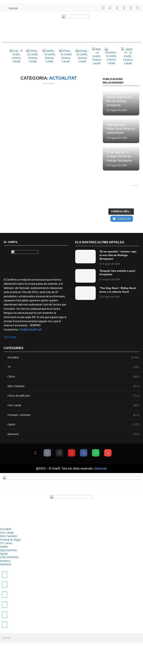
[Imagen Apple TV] (127, 56)
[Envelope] (108, 453)
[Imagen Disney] (82, 56)
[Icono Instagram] (117, 7)
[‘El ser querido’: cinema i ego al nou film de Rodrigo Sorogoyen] (85, 256)
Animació (73, 434)
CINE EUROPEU (9, 557)
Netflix (4, 546)
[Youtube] (71, 453)
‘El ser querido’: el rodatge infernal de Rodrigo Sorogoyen (119, 156)
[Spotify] (95, 453)
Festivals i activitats (73, 415)
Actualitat (73, 357)
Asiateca (5, 560)
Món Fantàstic (73, 386)
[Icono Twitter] (103, 7)
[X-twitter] (35, 453)
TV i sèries (6, 543)
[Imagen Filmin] (32, 56)
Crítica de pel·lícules (73, 395)
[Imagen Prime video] (65, 56)
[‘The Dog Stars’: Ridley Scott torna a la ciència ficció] (85, 293)
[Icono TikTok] (110, 7)
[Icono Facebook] (130, 7)
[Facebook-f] (83, 453)
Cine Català (73, 405)
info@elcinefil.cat (30, 329)
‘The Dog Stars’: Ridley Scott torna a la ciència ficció (121, 129)
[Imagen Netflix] (49, 56)
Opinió (73, 424)
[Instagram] (59, 453)
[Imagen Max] (96, 56)
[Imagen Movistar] (111, 56)
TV (73, 367)
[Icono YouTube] (123, 7)
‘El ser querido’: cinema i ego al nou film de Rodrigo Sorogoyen (117, 255)
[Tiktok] (47, 453)
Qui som (10, 337)
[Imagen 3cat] (16, 56)
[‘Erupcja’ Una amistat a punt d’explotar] (85, 276)
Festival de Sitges (10, 539)
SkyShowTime (8, 550)
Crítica (73, 376)
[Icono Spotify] (137, 7)
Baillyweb (100, 468)
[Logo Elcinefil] (75, 26)
